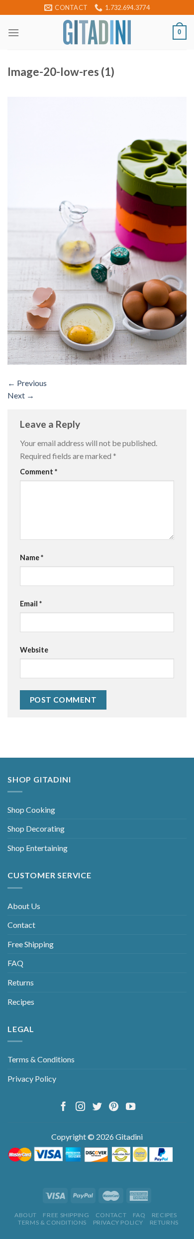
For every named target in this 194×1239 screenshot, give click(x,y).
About (25, 1215)
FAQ (15, 963)
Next (20, 395)
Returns (20, 982)
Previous (27, 383)
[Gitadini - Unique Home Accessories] (97, 32)
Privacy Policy (31, 1078)
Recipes (20, 1001)
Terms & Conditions (41, 1059)
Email (31, 603)
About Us (23, 906)
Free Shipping (30, 944)
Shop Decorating (36, 828)
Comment (38, 471)
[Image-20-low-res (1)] (97, 229)
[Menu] (13, 32)
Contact (21, 924)
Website (34, 650)
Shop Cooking (31, 809)
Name (31, 557)
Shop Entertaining (37, 847)
